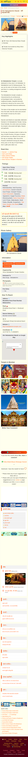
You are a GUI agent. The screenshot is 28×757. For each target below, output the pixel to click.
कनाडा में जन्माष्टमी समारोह (7, 696)
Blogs (19, 741)
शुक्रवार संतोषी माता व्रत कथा (8, 618)
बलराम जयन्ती (7, 522)
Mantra (15, 739)
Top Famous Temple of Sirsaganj (9, 733)
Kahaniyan (13, 741)
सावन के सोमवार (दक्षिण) (9, 513)
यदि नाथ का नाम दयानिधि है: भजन (8, 629)
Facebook (5, 750)
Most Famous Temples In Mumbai (12, 159)
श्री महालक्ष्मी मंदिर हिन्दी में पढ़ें (10, 214)
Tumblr (23, 750)
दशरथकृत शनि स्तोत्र (6, 644)
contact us (18, 480)
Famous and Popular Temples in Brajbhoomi (12, 718)
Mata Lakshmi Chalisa (8, 155)
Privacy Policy (6, 745)
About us (16, 743)
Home (2, 7)
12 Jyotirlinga (13, 714)
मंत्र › (4, 638)
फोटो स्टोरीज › (7, 664)
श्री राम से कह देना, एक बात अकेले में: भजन (10, 631)
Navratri (4, 152)
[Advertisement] (14, 65)
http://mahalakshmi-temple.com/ (12, 326)
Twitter (18, 750)
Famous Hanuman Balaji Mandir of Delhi (11, 727)
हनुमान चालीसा (5, 657)
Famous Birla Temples (7, 722)
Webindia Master (21, 754)
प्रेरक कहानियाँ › (7, 677)
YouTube (9, 752)
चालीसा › (5, 651)
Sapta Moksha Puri (6, 716)
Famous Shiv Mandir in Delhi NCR (10, 725)
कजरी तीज (7, 515)
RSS (21, 745)
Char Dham (4, 714)
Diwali (23, 196)
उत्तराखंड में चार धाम (6, 667)
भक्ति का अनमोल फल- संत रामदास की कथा (10, 680)
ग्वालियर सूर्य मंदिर (9, 587)
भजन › (5, 625)
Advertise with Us (8, 743)
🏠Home (4, 739)
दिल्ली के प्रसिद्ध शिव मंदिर (14, 5)
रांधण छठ (6, 525)
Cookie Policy (15, 745)
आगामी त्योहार (7, 509)
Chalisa (10, 739)
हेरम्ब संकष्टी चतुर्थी (8, 518)
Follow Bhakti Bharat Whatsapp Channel (15, 462)
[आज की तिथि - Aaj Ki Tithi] (18, 1)
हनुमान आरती (4, 603)
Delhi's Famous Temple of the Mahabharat (12, 723)
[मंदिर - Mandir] (15, 1)
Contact (22, 743)
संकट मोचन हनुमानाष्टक (6, 641)
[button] (14, 350)
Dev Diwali (15, 204)
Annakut (9, 204)
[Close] (20, 344)
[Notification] (26, 1)
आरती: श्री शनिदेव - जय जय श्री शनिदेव (9, 605)
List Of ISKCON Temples (7, 720)
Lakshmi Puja (13, 152)
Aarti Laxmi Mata (7, 154)
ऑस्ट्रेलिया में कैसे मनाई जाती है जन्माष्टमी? (10, 693)
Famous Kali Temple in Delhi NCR (10, 712)
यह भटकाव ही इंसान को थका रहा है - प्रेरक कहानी (11, 683)
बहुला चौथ (7, 520)
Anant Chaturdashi (8, 194)
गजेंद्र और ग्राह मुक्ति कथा (7, 616)
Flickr (14, 752)
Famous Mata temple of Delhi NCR (10, 710)
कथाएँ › (5, 612)
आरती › (5, 599)
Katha (20, 739)
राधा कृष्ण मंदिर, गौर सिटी (11, 591)
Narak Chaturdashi (18, 198)
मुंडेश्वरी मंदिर (8, 571)
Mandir (5, 7)
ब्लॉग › (5, 690)
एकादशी (8, 206)
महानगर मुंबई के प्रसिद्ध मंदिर (7, 670)
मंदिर (4, 567)
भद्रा (5, 527)
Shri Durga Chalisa (7, 157)
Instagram (12, 750)
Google (19, 752)
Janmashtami (6, 189)
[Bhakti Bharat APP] (26, 377)
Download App (16, 746)
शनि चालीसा (4, 654)
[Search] (21, 1)
